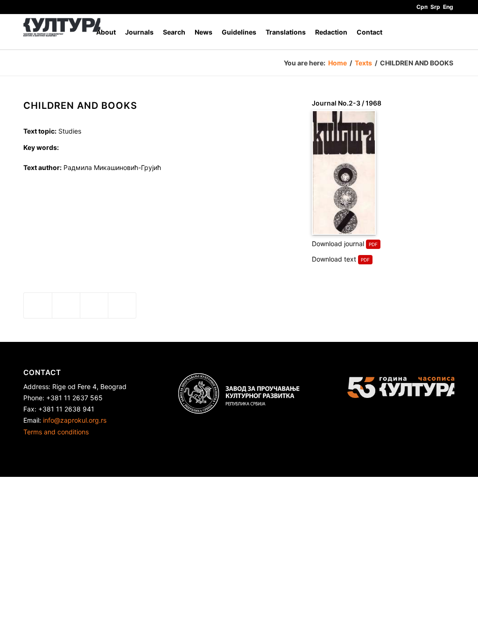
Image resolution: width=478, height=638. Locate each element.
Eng (448, 6)
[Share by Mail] (122, 305)
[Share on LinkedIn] (94, 305)
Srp (435, 6)
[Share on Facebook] (38, 305)
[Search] (445, 32)
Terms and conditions (56, 432)
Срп (422, 6)
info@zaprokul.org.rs (74, 420)
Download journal (338, 244)
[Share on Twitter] (66, 305)
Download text (334, 259)
